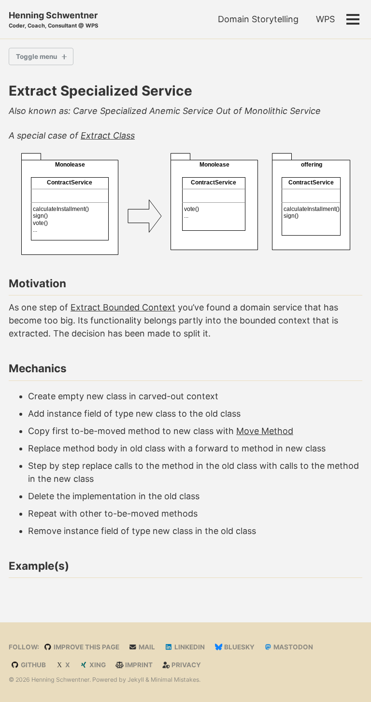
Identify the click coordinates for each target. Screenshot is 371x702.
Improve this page (85, 647)
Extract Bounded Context (123, 307)
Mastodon (292, 647)
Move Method (264, 431)
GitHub (32, 665)
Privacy (185, 665)
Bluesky (239, 647)
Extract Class (108, 135)
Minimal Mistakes (175, 679)
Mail (146, 647)
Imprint (138, 665)
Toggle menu (36, 56)
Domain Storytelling (258, 19)
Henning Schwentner (53, 19)
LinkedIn (189, 647)
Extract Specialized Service (100, 91)
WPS (325, 19)
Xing (97, 665)
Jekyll (136, 679)
